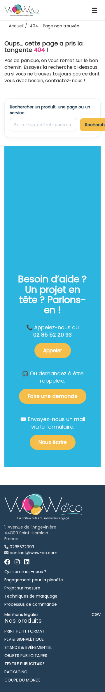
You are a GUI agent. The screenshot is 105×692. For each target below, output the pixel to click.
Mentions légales (21, 614)
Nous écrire (52, 442)
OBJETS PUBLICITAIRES (25, 655)
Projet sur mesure (22, 588)
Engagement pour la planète (33, 580)
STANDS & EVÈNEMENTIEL (28, 647)
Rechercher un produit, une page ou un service (50, 110)
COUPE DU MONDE (22, 680)
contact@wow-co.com (33, 553)
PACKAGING (15, 672)
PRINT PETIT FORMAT (24, 631)
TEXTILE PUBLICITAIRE (24, 664)
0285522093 (22, 547)
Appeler (52, 350)
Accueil (16, 26)
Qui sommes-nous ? (25, 572)
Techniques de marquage (30, 596)
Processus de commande (30, 604)
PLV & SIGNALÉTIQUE (24, 639)
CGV (96, 614)
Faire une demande (53, 396)
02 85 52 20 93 (52, 334)
